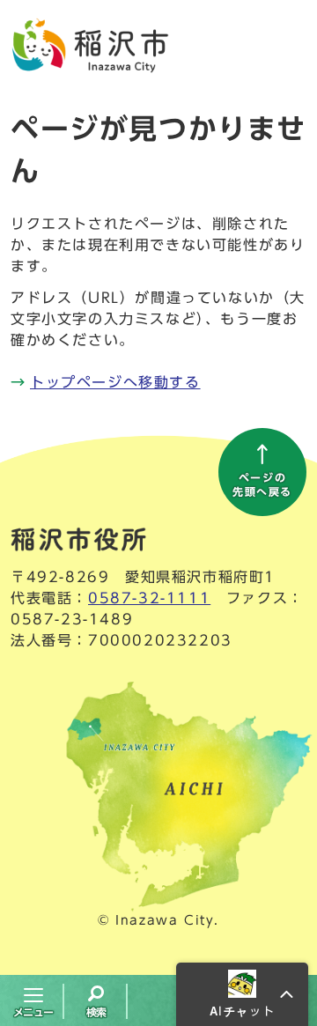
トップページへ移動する (115, 382)
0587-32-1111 (149, 598)
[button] (242, 994)
